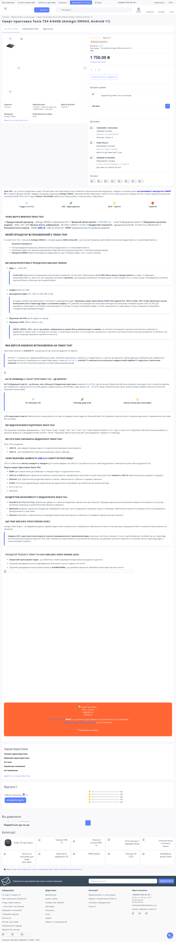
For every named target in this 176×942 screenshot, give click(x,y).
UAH (171, 2)
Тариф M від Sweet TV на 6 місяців (116, 95)
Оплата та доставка (47, 2)
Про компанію (8, 2)
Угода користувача (11, 902)
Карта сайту (51, 898)
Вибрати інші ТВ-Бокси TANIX (80, 722)
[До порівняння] (169, 38)
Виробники (50, 895)
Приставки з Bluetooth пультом (62, 869)
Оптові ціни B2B (10, 922)
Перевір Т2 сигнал (81, 2)
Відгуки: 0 (106, 38)
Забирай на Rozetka (12, 910)
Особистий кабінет (54, 902)
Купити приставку (56, 719)
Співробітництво (10, 914)
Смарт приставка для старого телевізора (29, 869)
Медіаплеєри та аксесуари (102, 895)
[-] (91, 70)
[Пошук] (128, 10)
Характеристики (30, 29)
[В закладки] (163, 38)
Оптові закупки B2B (26, 2)
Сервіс (48, 918)
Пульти (92, 906)
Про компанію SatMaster (14, 898)
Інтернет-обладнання (99, 902)
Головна (5, 17)
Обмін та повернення (56, 922)
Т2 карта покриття (11, 895)
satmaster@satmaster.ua (144, 905)
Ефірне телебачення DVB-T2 (103, 898)
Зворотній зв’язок (11, 929)
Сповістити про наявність (160, 29)
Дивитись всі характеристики (15, 120)
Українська (159, 2)
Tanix (101, 46)
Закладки (50, 906)
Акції (99, 2)
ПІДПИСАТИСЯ (166, 881)
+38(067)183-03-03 (127, 2)
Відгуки (47, 29)
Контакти (63, 2)
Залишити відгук (15, 800)
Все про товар (11, 29)
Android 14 (72, 360)
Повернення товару (12, 925)
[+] (99, 70)
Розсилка (49, 910)
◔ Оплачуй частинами (13, 906)
